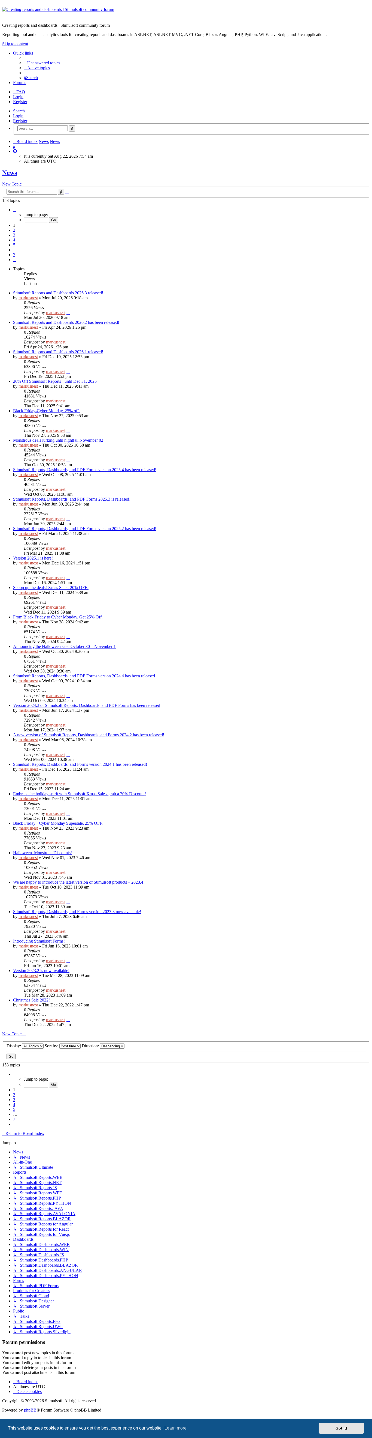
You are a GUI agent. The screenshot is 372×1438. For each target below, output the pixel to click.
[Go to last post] (68, 312)
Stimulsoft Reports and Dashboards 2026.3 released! (58, 293)
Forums (19, 82)
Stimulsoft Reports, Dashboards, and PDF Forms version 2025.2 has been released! (84, 528)
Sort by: (52, 1046)
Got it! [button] (341, 1428)
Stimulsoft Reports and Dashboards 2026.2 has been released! (66, 322)
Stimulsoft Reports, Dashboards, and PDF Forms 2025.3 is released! (71, 499)
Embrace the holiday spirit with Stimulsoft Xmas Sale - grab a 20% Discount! (79, 793)
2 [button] (14, 230)
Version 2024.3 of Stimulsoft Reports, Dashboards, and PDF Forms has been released (86, 705)
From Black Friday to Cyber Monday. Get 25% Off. (58, 617)
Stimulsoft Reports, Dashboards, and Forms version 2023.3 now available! (77, 911)
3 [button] (14, 235)
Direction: (91, 1046)
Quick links (23, 53)
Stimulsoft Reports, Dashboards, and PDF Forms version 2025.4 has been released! (84, 469)
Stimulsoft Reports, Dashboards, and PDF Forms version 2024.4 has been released (84, 676)
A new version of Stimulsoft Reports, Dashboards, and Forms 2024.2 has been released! (88, 735)
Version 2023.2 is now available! (41, 970)
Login (18, 115)
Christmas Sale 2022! (31, 1000)
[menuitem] (42, 63)
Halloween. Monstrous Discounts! (42, 852)
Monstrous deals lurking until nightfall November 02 (58, 440)
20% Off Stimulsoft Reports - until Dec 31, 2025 (55, 381)
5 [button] (14, 245)
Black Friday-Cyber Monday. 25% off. (46, 410)
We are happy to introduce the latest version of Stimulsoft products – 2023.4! (79, 882)
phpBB (30, 1410)
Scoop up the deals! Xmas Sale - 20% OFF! (51, 587)
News (9, 172)
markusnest (28, 297)
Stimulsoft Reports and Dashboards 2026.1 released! (58, 351)
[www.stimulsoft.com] (186, 13)
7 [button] (14, 254)
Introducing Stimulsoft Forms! (39, 941)
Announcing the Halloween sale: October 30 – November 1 (64, 646)
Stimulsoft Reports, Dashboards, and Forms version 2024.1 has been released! (80, 764)
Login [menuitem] (18, 96)
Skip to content (15, 43)
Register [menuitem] (20, 101)
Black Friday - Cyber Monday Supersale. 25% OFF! (58, 823)
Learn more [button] (175, 1428)
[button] (14, 209)
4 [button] (14, 240)
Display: (14, 1046)
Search (19, 111)
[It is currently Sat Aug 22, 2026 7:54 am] (15, 151)
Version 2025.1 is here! (33, 558)
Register (20, 120)
